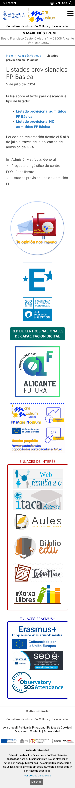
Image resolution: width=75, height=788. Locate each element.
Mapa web (21, 731)
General (49, 159)
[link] (52, 3)
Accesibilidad (51, 731)
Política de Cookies (59, 727)
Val (58, 3)
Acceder (11, 3)
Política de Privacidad (32, 727)
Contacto (36, 731)
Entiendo (36, 781)
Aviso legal (10, 727)
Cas (64, 3)
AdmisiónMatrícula (30, 55)
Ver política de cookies (37, 775)
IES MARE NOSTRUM (38, 33)
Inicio (9, 55)
